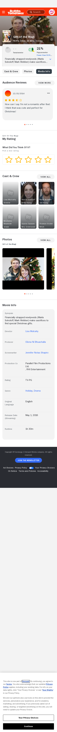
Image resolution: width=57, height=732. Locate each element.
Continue (28, 726)
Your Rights (47, 690)
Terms (9, 684)
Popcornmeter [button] (42, 52)
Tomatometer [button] (18, 53)
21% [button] (40, 48)
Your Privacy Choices (45, 468)
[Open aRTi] (51, 12)
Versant (25, 681)
